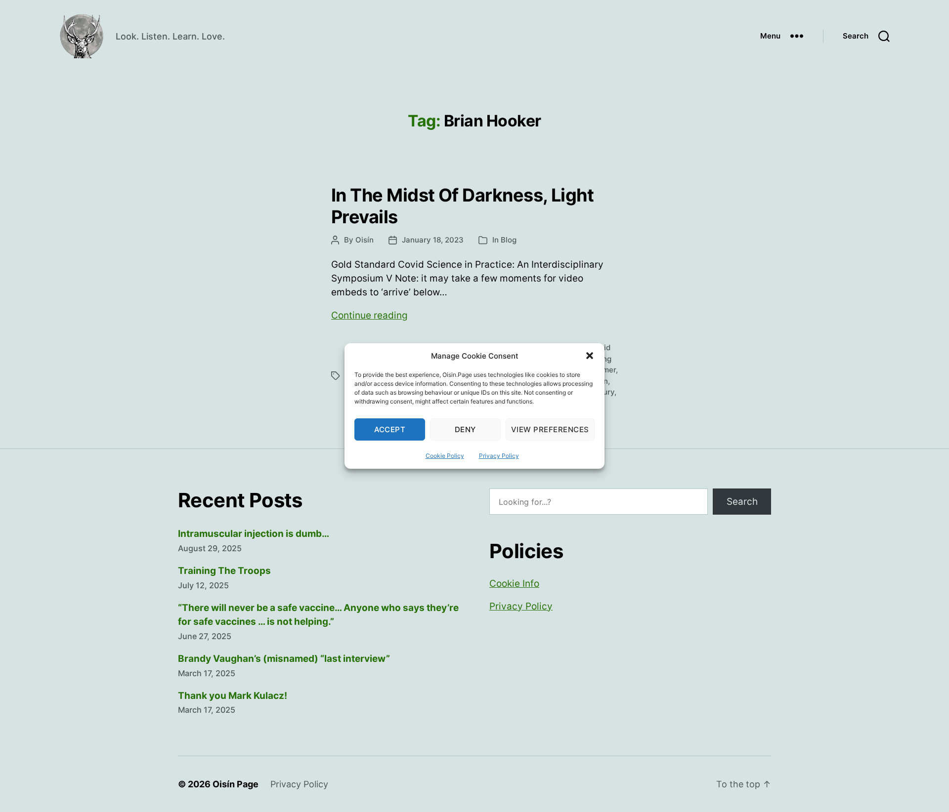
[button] (590, 356)
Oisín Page (236, 784)
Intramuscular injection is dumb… (253, 533)
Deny (465, 429)
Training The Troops (224, 570)
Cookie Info (514, 583)
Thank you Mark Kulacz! (232, 695)
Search (742, 501)
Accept (390, 429)
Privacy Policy (499, 455)
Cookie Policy (445, 455)
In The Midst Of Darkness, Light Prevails (462, 205)
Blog (509, 239)
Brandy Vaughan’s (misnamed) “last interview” (284, 658)
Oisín (364, 239)
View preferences (550, 429)
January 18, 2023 (433, 239)
